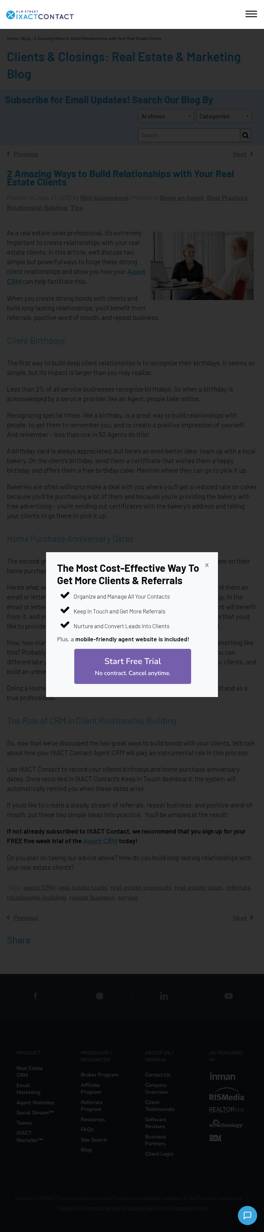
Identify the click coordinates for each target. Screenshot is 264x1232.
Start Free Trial (132, 666)
